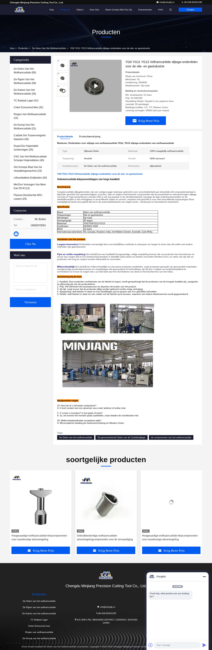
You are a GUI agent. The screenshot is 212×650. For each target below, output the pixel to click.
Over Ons (94, 9)
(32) (28, 107)
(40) (30, 137)
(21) (25, 126)
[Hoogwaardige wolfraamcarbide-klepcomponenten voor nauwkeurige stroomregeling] (106, 502)
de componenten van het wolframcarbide (171, 437)
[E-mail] (16, 234)
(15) (30, 116)
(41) (26, 100)
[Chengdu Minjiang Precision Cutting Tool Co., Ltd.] (19, 9)
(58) (25, 81)
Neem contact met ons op (118, 9)
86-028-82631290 (193, 2)
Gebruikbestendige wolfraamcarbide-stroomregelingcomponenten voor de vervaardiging (39, 537)
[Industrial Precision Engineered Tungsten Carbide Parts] (96, 86)
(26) (25, 92)
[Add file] (150, 645)
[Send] (204, 645)
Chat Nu (30, 244)
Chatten (190, 9)
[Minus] (204, 576)
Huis (52, 9)
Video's (79, 9)
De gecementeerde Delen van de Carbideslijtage (121, 437)
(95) (25, 70)
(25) (26, 148)
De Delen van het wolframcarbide (49, 48)
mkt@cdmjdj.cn (167, 2)
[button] (15, 509)
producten (23, 48)
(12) (30, 186)
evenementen (145, 9)
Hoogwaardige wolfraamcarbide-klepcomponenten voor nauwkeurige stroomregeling (105, 537)
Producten (65, 9)
